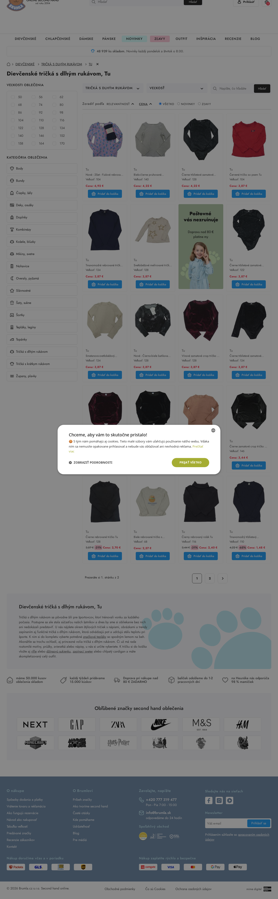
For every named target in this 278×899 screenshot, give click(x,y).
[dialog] (139, 449)
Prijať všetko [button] (190, 462)
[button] (90, 462)
